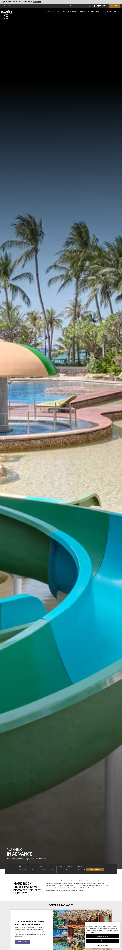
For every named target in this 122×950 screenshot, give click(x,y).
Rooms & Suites (49, 11)
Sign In (78, 6)
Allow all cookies (102, 936)
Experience (61, 11)
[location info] (94, 6)
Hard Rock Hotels (6, 6)
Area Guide (100, 11)
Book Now (114, 6)
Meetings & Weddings (86, 11)
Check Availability (95, 869)
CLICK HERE (37, 2)
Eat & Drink (72, 11)
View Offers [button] (22, 942)
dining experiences (71, 883)
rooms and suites (95, 881)
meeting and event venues (53, 883)
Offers (109, 11)
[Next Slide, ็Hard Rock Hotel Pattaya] (119, 436)
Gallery (117, 11)
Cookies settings (103, 945)
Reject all (103, 941)
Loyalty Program (20, 6)
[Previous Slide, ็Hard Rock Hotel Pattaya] (3, 436)
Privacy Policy (90, 932)
